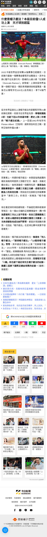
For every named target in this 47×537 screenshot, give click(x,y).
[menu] (45, 6)
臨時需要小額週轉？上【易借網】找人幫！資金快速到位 (34, 473)
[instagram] (20, 510)
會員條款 (14, 502)
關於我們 (23, 502)
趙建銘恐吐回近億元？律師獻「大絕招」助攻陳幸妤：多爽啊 (8, 368)
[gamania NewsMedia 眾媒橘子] (23, 519)
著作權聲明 (37, 498)
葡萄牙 (34, 332)
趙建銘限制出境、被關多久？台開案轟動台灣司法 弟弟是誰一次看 (37, 448)
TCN (45, 10)
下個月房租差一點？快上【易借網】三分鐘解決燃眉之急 (12, 473)
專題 (20, 6)
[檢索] (39, 2)
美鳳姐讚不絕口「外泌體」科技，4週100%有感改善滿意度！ (37, 430)
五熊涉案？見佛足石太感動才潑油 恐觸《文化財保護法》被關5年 (23, 387)
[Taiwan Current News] (31, 2)
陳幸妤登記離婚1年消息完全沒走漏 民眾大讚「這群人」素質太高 (23, 368)
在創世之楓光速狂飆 (37, 367)
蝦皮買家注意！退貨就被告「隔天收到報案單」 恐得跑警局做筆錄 (12, 411)
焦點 (3, 6)
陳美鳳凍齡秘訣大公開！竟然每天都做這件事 (8, 388)
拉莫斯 (17, 332)
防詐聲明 (8, 498)
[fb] (15, 510)
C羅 (26, 332)
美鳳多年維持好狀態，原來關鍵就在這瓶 (34, 411)
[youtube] (31, 510)
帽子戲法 (7, 332)
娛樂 (25, 6)
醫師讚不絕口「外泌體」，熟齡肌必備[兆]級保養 (9, 449)
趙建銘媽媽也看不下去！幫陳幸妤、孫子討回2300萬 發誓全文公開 (8, 430)
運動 (31, 6)
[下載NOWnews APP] (35, 2)
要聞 (14, 6)
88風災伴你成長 (23, 10)
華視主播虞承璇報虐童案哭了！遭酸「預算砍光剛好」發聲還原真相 (37, 387)
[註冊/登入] (44, 2)
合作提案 (32, 502)
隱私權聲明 (27, 498)
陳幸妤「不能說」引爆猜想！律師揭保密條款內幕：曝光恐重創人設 (23, 430)
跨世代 (36, 10)
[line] (26, 510)
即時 (8, 6)
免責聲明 (17, 498)
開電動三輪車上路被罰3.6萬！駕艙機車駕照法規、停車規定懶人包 (23, 448)
